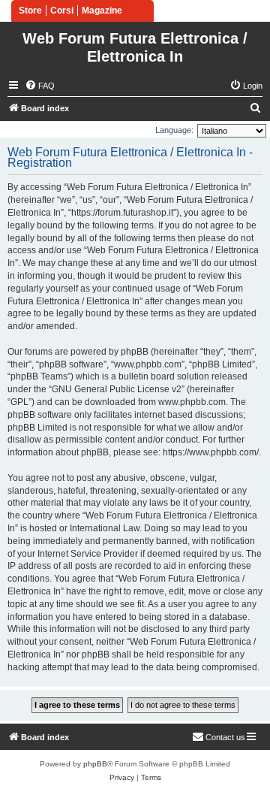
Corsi (62, 10)
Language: (174, 130)
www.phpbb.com (192, 402)
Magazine (102, 10)
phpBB (95, 764)
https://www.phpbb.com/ (211, 452)
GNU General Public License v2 (117, 389)
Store (30, 10)
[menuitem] (40, 86)
